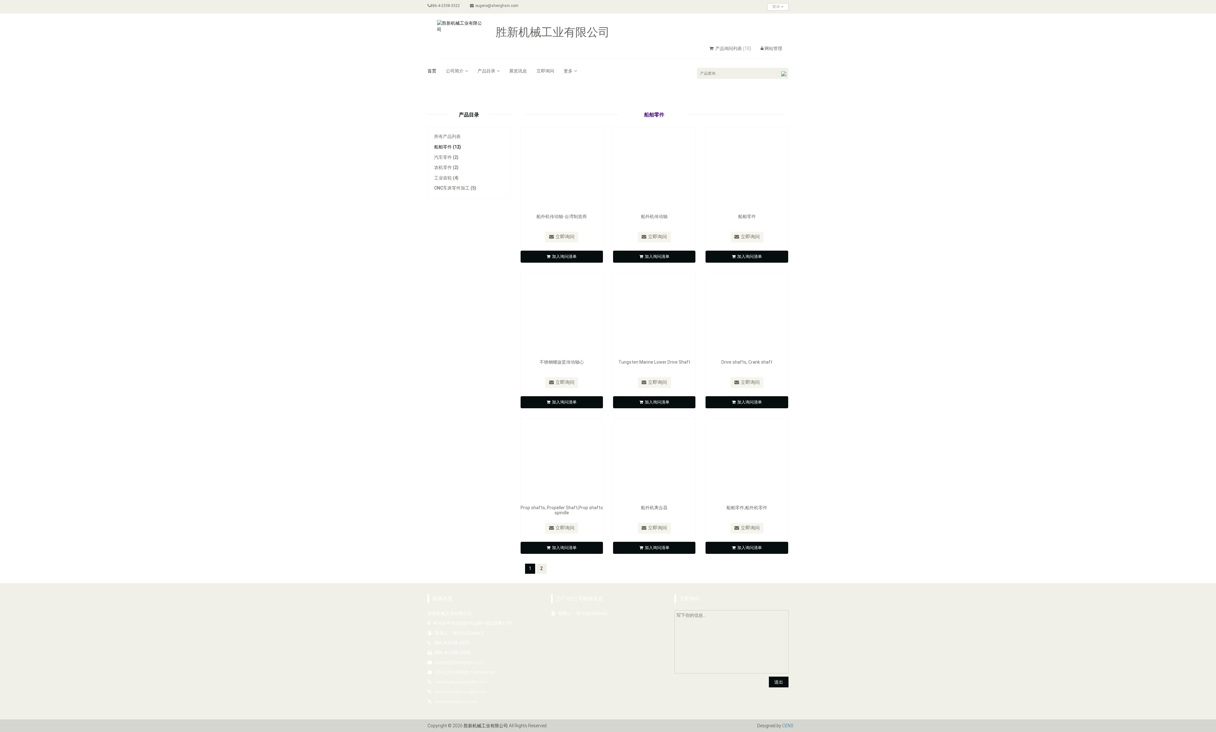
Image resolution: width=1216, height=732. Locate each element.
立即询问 (545, 70)
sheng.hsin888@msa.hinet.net (465, 672)
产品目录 (486, 70)
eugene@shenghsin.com (496, 5)
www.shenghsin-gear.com (461, 691)
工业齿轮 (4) (446, 177)
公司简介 (455, 70)
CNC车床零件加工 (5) (455, 188)
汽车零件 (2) (446, 157)
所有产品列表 (447, 136)
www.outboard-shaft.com (461, 682)
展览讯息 (518, 70)
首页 (432, 70)
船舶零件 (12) (447, 146)
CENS (787, 725)
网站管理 (773, 48)
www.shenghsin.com (456, 701)
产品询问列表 (732, 48)
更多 (568, 70)
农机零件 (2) (446, 167)
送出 (778, 682)
